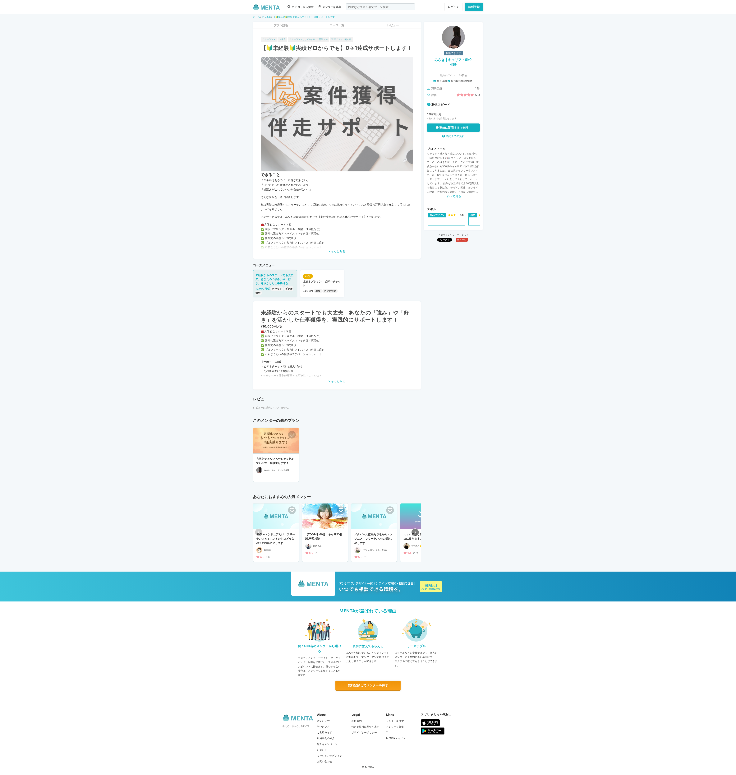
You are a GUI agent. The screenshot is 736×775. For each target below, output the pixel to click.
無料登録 (474, 7)
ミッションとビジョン (329, 755)
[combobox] (380, 6)
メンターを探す (395, 720)
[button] (415, 532)
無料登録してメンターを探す (368, 685)
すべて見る (454, 196)
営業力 (282, 39)
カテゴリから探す (302, 6)
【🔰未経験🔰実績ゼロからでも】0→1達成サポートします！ (305, 17)
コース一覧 (337, 25)
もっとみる (337, 251)
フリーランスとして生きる (302, 39)
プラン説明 (281, 25)
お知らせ (322, 749)
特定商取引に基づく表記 (365, 726)
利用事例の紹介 (326, 738)
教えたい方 (323, 720)
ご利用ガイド (324, 732)
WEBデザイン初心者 (341, 39)
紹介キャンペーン (327, 744)
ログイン (453, 7)
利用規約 (357, 720)
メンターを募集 (331, 6)
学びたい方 (323, 726)
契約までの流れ (455, 136)
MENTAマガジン (395, 738)
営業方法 (323, 39)
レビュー (393, 25)
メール (462, 239)
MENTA (369, 767)
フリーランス (269, 39)
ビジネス (266, 17)
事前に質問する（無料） (455, 127)
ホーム (256, 17)
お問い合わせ (324, 761)
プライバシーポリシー (364, 732)
